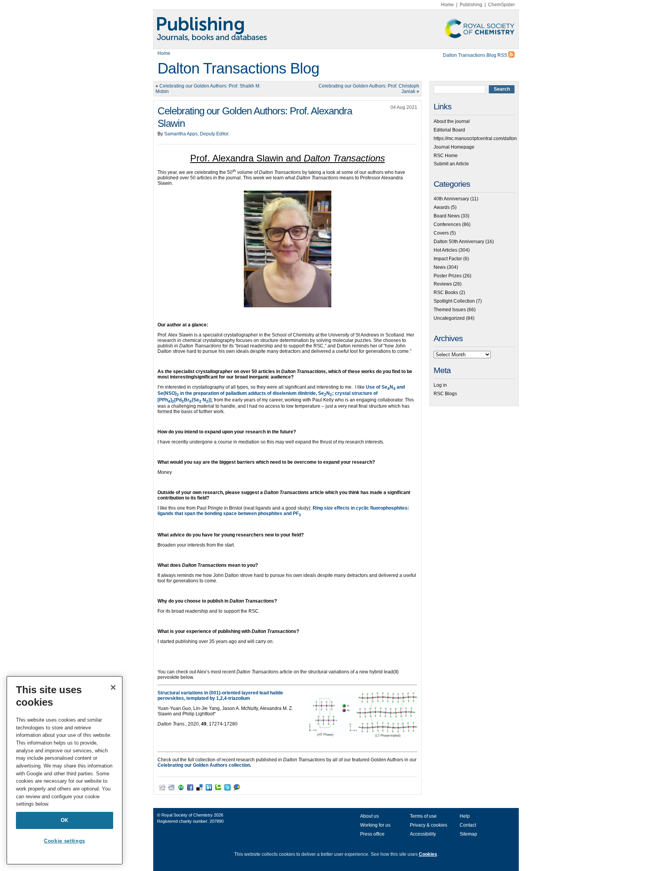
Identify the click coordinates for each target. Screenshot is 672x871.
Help (465, 816)
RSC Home (446, 155)
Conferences (447, 224)
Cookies (428, 854)
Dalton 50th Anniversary (459, 241)
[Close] (113, 687)
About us (369, 816)
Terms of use (423, 816)
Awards (442, 207)
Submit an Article (451, 163)
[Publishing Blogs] (336, 29)
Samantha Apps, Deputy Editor (196, 134)
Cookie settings (64, 841)
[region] (64, 770)
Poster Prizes (448, 276)
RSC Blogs (445, 393)
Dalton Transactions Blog (238, 68)
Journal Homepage (454, 147)
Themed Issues (450, 309)
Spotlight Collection (454, 301)
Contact (468, 825)
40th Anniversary (451, 199)
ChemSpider (501, 4)
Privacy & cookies (428, 825)
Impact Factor (448, 258)
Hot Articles (445, 250)
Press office (372, 834)
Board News (447, 216)
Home (447, 4)
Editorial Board (449, 130)
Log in (440, 385)
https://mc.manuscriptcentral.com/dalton (475, 138)
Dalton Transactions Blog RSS (475, 55)
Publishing (471, 4)
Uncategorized (449, 318)
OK (64, 820)
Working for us (375, 825)
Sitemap (468, 834)
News (440, 267)
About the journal (452, 121)
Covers (441, 233)
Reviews (443, 284)
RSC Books (446, 292)
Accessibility (423, 834)
